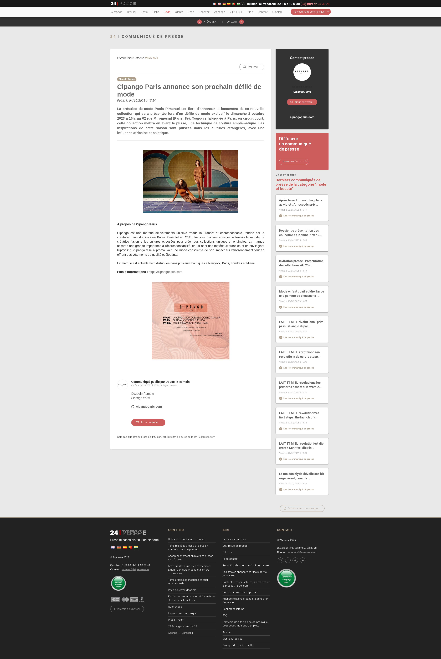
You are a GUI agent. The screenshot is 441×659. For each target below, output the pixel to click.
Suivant (232, 22)
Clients (179, 12)
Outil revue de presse (235, 545)
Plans (155, 12)
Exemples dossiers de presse (240, 592)
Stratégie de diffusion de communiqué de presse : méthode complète (245, 623)
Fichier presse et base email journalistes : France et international (191, 598)
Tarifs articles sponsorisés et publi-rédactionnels (188, 581)
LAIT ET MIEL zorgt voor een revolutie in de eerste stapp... (299, 354)
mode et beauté (286, 175)
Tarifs (144, 12)
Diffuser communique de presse (187, 539)
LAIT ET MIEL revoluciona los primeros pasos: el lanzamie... (300, 385)
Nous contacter (149, 422)
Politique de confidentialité (238, 645)
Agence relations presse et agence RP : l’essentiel (246, 600)
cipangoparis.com (149, 406)
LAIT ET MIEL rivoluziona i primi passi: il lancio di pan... (301, 324)
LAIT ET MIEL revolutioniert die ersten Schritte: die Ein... (301, 446)
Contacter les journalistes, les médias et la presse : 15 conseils (246, 584)
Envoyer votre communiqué (309, 11)
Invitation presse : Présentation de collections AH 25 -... (301, 263)
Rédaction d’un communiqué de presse (246, 565)
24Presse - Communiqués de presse (123, 4)
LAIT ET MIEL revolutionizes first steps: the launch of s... (299, 415)
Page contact (230, 558)
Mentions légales (232, 638)
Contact (263, 12)
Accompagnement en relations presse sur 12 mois (190, 557)
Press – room (176, 619)
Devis (167, 12)
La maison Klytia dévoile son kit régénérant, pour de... (301, 476)
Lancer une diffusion (292, 161)
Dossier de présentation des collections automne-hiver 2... (300, 233)
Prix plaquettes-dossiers (182, 590)
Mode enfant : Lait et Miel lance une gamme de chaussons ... (301, 293)
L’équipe (228, 552)
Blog (250, 12)
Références (175, 606)
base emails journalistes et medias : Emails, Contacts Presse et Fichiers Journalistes (189, 570)
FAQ (225, 615)
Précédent (210, 22)
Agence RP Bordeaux (180, 632)
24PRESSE (236, 12)
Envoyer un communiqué (182, 613)
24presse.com (207, 436)
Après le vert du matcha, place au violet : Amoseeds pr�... (300, 202)
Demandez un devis (234, 539)
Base (191, 12)
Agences (219, 12)
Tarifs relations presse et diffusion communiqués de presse (188, 547)
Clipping (277, 12)
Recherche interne (233, 608)
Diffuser (131, 12)
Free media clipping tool (127, 609)
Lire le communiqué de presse (298, 216)
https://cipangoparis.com (165, 272)
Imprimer (253, 67)
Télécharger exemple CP (182, 626)
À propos (116, 12)
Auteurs (227, 632)
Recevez (204, 12)
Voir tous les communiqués (303, 508)
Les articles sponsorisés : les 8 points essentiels (245, 573)
